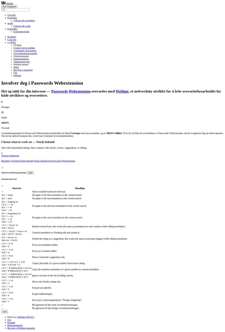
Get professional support (25, 53)
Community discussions (24, 50)
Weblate (9, 3)
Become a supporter (23, 70)
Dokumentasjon (21, 59)
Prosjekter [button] (12, 18)
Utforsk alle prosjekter (24, 20)
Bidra (16, 67)
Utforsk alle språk (22, 26)
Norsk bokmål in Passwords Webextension (54, 161)
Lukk (30, 173)
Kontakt (11, 322)
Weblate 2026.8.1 (25, 317)
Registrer (11, 37)
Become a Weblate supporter (21, 328)
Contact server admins (24, 48)
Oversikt (11, 15)
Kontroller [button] (12, 29)
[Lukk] (2, 167)
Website (17, 75)
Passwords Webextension (70, 91)
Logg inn (11, 39)
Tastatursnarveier (21, 61)
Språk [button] (10, 23)
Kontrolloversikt (21, 31)
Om (15, 72)
